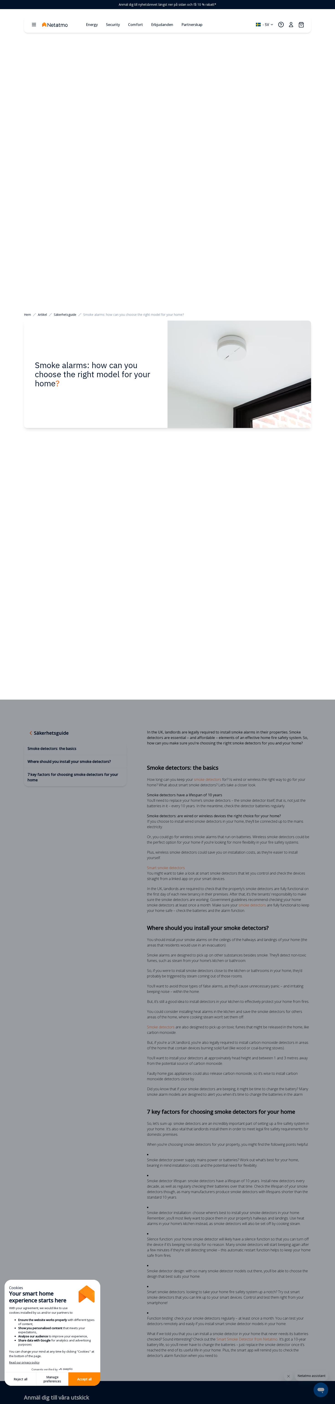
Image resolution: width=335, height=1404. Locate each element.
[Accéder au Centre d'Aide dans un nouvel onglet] (281, 24)
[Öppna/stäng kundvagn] (301, 24)
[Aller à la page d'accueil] (62, 24)
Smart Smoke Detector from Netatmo (247, 1339)
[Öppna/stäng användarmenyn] (291, 24)
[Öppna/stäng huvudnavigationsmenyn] (34, 24)
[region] (167, 4)
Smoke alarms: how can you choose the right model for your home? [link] (133, 314)
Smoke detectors (161, 1027)
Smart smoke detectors (166, 867)
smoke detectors (207, 779)
